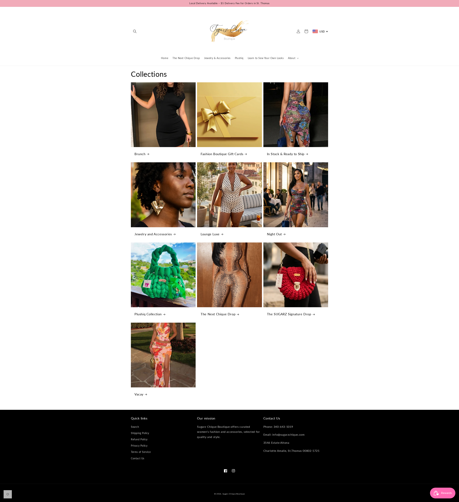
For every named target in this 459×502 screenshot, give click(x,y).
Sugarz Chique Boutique (234, 494)
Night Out (274, 234)
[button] (135, 31)
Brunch (140, 154)
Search (135, 426)
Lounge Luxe (210, 234)
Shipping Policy (140, 433)
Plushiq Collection (148, 314)
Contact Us (137, 458)
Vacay (138, 394)
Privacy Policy (139, 445)
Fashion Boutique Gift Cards (222, 154)
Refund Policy (139, 439)
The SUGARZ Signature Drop (289, 314)
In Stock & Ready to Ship (285, 154)
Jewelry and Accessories (153, 234)
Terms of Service (141, 451)
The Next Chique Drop (218, 314)
